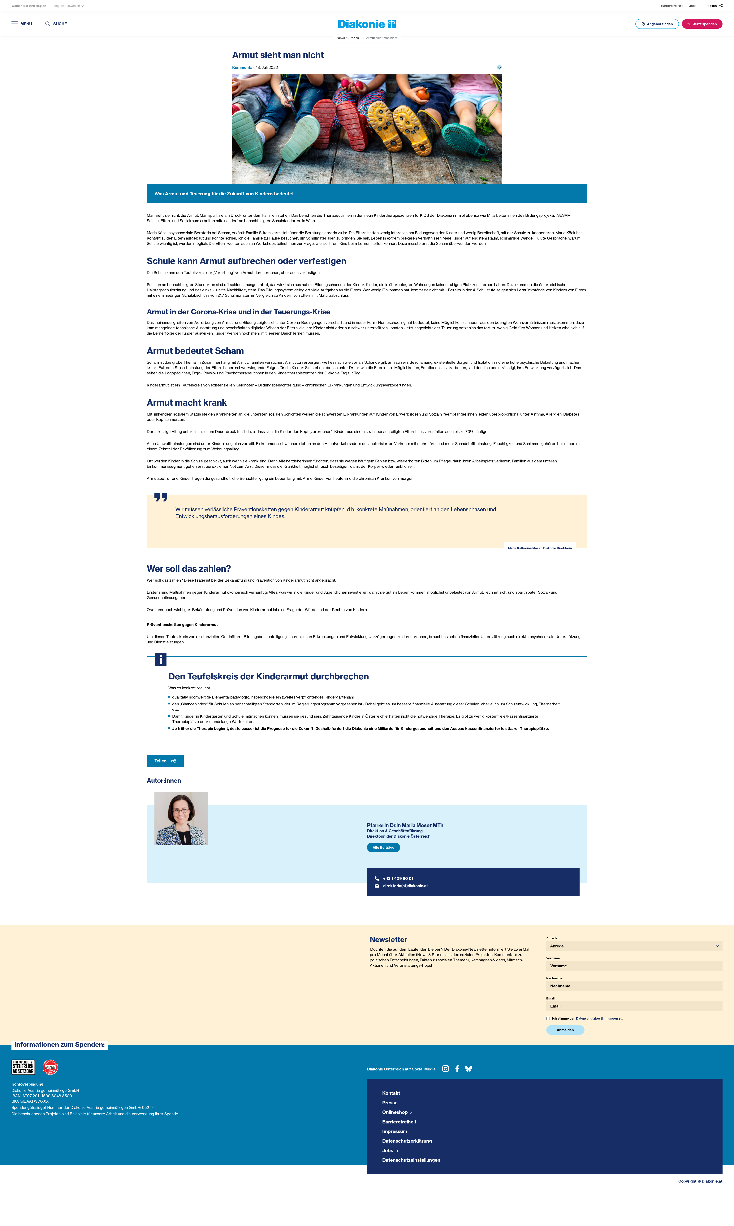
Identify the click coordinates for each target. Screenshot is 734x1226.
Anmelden (565, 1030)
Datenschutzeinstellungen (411, 1160)
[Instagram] (445, 1070)
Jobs (692, 6)
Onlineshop (395, 1112)
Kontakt (391, 1093)
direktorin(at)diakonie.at (405, 885)
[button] (634, 946)
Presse (390, 1102)
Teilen (160, 761)
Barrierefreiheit (672, 6)
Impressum (394, 1131)
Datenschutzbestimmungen (597, 1018)
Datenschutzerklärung (407, 1141)
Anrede (552, 938)
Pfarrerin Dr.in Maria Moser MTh (405, 825)
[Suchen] (47, 24)
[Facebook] (457, 1070)
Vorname (553, 958)
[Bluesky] (468, 1070)
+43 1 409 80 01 (398, 878)
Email (550, 998)
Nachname (554, 978)
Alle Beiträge (383, 847)
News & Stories (348, 38)
